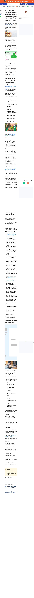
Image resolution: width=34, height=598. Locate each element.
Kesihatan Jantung (7, 8)
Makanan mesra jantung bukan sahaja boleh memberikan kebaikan (10, 88)
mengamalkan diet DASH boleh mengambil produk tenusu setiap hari (10, 279)
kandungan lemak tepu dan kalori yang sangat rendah (10, 135)
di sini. (13, 75)
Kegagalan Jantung (12, 8)
